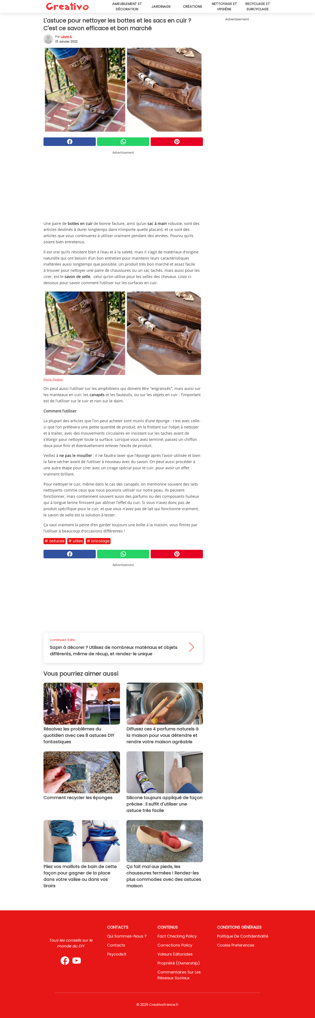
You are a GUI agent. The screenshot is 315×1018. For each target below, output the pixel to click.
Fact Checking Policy (177, 936)
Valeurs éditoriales (175, 954)
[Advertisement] (123, 185)
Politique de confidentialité (242, 936)
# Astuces (54, 541)
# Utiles (75, 541)
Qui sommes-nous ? (127, 936)
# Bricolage (98, 541)
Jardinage (161, 6)
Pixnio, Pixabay (53, 379)
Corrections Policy (175, 945)
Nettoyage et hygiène (224, 6)
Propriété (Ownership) (179, 963)
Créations (192, 6)
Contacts (116, 945)
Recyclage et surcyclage (257, 6)
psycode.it (116, 954)
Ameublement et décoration (127, 6)
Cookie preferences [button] (235, 945)
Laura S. (66, 36)
